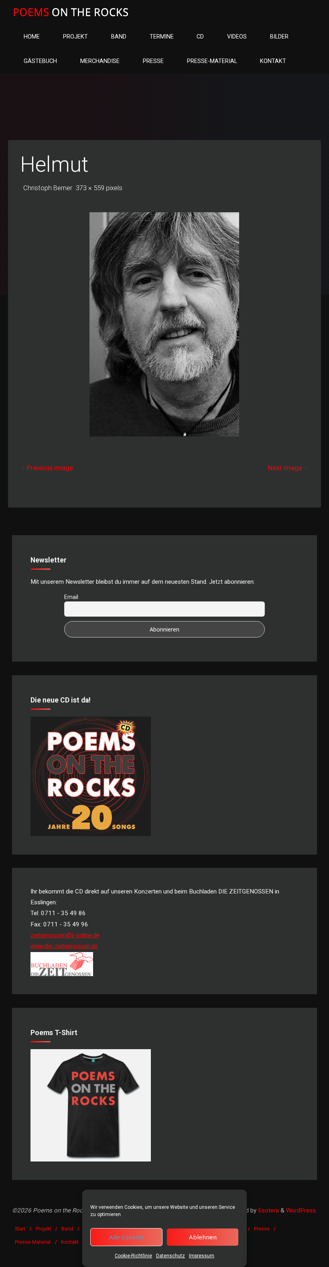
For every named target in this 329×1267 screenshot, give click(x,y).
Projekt (43, 1229)
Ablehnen (203, 1237)
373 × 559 (91, 188)
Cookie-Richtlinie (133, 1256)
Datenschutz (170, 1256)
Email (71, 597)
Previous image (50, 468)
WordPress (301, 1210)
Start (20, 1229)
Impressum (201, 1256)
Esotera (267, 1210)
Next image (285, 468)
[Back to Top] (297, 1255)
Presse (262, 1229)
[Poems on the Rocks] (71, 12)
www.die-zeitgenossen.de (64, 946)
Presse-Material (33, 1242)
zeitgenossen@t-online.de (65, 935)
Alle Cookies (126, 1237)
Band (67, 1229)
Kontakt (70, 1242)
